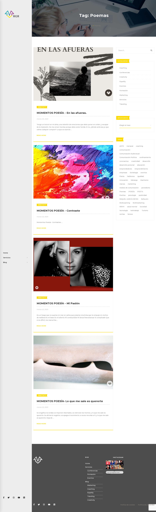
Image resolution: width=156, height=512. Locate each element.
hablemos (131, 176)
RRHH (121, 207)
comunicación (124, 150)
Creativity (42, 107)
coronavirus (124, 161)
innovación (123, 180)
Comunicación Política (128, 157)
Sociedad (143, 207)
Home (89, 26)
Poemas (122, 192)
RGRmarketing (138, 203)
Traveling (123, 104)
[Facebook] (4, 498)
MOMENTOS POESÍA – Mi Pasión (58, 303)
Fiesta (121, 176)
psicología (132, 195)
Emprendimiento (141, 169)
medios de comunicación (129, 188)
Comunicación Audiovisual (129, 154)
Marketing (123, 95)
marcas (122, 184)
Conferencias (124, 72)
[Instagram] (13, 498)
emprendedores (125, 169)
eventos (144, 173)
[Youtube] (18, 498)
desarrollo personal (126, 165)
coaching (139, 146)
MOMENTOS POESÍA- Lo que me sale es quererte (70, 401)
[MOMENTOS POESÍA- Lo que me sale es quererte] (73, 337)
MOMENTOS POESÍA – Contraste (58, 210)
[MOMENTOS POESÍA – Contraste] (73, 146)
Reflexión (144, 199)
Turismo (145, 210)
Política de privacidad (146, 505)
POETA (140, 192)
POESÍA (132, 192)
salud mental (132, 207)
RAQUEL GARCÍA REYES (128, 199)
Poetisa (122, 195)
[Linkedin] (24, 498)
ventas (122, 214)
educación (141, 165)
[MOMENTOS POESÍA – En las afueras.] (73, 48)
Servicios (122, 100)
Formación (123, 91)
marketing (132, 184)
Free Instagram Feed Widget (113, 473)
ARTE (121, 146)
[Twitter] (8, 498)
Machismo (144, 180)
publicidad (143, 195)
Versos (130, 214)
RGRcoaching (124, 203)
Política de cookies (127, 505)
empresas (123, 173)
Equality (122, 81)
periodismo (145, 188)
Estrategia (134, 173)
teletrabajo (134, 210)
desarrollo (146, 161)
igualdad (140, 176)
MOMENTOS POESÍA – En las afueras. (61, 112)
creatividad (135, 161)
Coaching (123, 68)
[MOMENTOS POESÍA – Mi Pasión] (73, 239)
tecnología (123, 210)
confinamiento (145, 157)
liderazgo (134, 180)
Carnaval (130, 146)
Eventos (122, 86)
